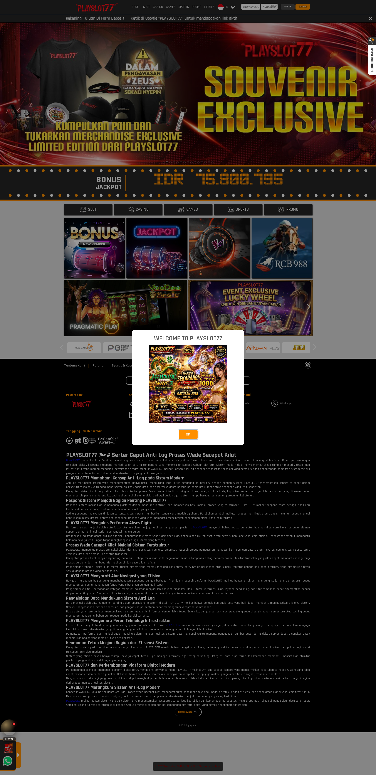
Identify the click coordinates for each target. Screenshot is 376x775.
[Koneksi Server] (9, 728)
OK (188, 434)
